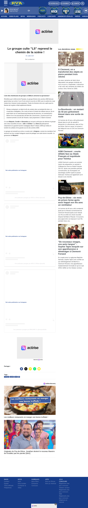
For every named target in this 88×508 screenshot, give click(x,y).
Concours (52, 16)
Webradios (31, 16)
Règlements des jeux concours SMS (64, 492)
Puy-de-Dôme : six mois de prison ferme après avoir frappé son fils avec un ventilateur (70, 201)
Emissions (35, 483)
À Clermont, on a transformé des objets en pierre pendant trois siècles (70, 73)
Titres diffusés (8, 485)
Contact (6, 481)
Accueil (4, 16)
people (11, 376)
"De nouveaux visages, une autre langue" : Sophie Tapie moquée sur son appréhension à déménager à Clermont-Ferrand (70, 248)
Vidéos (77, 16)
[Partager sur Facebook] (21, 370)
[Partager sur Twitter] (25, 370)
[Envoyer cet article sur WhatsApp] (34, 370)
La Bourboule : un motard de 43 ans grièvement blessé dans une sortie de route (71, 113)
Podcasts (41, 16)
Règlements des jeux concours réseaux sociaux (64, 485)
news (16, 376)
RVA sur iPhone (50, 481)
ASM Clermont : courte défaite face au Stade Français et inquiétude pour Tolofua (69, 155)
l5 (19, 376)
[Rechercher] (82, 3)
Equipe (6, 483)
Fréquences (8, 487)
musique (6, 376)
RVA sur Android (50, 483)
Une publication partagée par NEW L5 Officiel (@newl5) (30, 197)
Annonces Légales (65, 16)
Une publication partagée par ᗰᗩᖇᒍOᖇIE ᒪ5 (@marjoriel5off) (29, 329)
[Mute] (29, 10)
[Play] (2, 11)
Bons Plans (14, 16)
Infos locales (22, 483)
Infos (23, 16)
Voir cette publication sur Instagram (16, 170)
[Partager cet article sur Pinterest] (30, 370)
